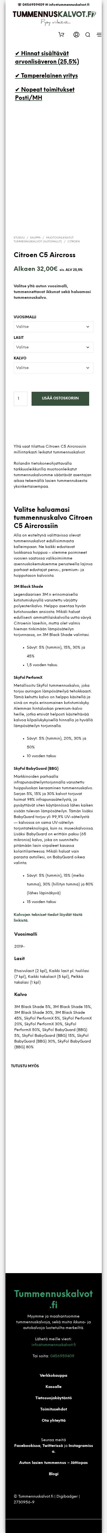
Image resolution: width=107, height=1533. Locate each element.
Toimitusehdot (53, 1409)
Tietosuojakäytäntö (53, 1398)
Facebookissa (27, 1446)
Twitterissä (53, 1446)
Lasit (19, 338)
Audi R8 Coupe (69, 1218)
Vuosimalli (25, 317)
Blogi (53, 1474)
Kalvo (20, 358)
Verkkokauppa (53, 1376)
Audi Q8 (19, 1121)
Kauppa (35, 237)
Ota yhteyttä (54, 1421)
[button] (63, 34)
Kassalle (53, 1387)
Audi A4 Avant (68, 1121)
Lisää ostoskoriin (60, 398)
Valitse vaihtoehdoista (27, 1150)
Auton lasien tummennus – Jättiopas (53, 1463)
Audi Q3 (19, 1218)
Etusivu (19, 237)
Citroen (73, 241)
